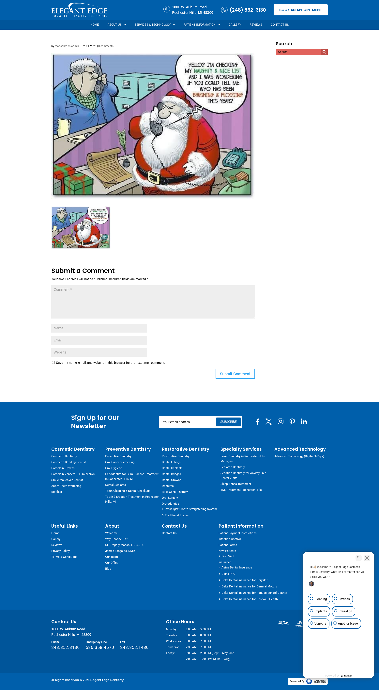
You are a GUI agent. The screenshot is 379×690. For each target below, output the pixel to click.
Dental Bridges (171, 474)
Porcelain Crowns (63, 468)
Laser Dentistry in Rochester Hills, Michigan (242, 458)
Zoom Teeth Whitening (66, 486)
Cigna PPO (228, 574)
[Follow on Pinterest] (292, 422)
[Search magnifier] (324, 52)
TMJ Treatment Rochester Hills (241, 490)
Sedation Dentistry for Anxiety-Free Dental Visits (243, 475)
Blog (108, 568)
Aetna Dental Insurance (236, 567)
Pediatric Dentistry (232, 467)
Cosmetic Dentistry (64, 456)
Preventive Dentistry (118, 456)
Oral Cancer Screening (119, 462)
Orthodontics (170, 503)
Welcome (111, 533)
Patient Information (200, 24)
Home (94, 24)
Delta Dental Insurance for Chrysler (244, 580)
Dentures (168, 486)
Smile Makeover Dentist (67, 480)
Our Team (111, 557)
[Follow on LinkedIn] (304, 421)
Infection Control (230, 539)
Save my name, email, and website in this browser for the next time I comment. (110, 363)
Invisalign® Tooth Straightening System (191, 509)
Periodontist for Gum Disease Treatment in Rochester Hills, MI (132, 476)
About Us (115, 24)
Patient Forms (228, 545)
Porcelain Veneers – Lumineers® (73, 474)
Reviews (256, 24)
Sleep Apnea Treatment (235, 484)
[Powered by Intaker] (346, 676)
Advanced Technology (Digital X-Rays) (299, 456)
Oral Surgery (170, 498)
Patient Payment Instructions (238, 533)
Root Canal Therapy (175, 492)
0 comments (106, 46)
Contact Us (280, 24)
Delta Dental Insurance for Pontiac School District (254, 593)
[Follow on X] (268, 422)
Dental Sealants (115, 485)
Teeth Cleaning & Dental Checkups (127, 491)
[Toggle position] (359, 558)
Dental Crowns (171, 480)
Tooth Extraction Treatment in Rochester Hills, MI (132, 499)
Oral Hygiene (113, 468)
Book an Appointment (300, 9)
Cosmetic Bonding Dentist (68, 462)
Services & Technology (153, 24)
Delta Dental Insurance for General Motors (249, 586)
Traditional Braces (177, 515)
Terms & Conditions (64, 557)
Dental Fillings (171, 462)
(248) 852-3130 (248, 10)
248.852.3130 (65, 647)
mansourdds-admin (67, 46)
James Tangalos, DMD (120, 551)
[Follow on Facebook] (257, 422)
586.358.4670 (100, 647)
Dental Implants (172, 468)
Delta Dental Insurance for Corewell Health (249, 599)
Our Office (111, 563)
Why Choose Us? (116, 539)
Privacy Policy (60, 551)
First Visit (227, 556)
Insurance (225, 562)
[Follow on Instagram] (280, 421)
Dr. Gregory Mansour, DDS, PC (124, 545)
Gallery (235, 24)
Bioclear (56, 492)
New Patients (227, 551)
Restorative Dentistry (176, 456)
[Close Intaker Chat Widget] (367, 558)
